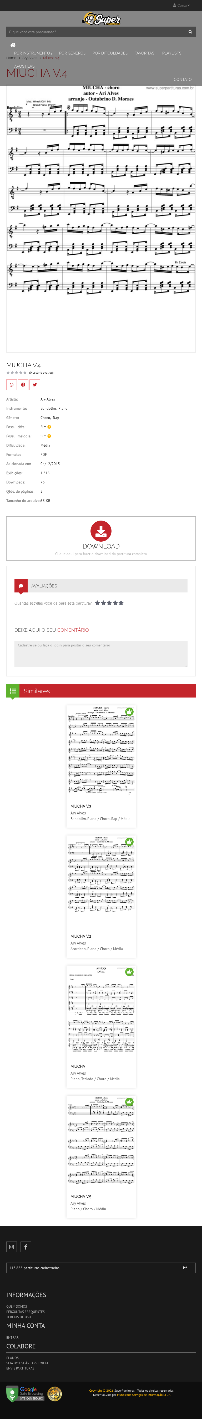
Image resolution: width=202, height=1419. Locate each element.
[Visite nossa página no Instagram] (11, 1247)
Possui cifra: (15, 426)
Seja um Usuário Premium (27, 1363)
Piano (63, 408)
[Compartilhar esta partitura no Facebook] (23, 384)
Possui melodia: (18, 436)
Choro (45, 417)
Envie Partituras (20, 1368)
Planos (12, 1358)
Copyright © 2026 (101, 1390)
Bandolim (48, 408)
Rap (56, 417)
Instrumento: (16, 408)
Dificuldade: (15, 445)
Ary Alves (48, 399)
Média (45, 445)
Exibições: (14, 473)
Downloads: (15, 482)
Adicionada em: (18, 463)
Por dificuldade (109, 53)
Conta (182, 5)
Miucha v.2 (80, 936)
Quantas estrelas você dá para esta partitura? (53, 603)
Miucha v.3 (80, 806)
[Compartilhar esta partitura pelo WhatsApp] (11, 384)
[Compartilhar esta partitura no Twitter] (34, 384)
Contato (183, 79)
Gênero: (12, 417)
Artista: (12, 399)
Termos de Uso (18, 1317)
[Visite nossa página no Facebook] (26, 1247)
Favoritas (144, 53)
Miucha (77, 1066)
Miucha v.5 (80, 1196)
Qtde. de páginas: (20, 491)
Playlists (171, 53)
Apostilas (24, 66)
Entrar (12, 1337)
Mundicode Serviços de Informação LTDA (143, 1395)
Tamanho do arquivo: (23, 500)
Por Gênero (71, 53)
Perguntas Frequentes (25, 1311)
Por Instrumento (32, 53)
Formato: (13, 454)
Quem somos (16, 1306)
